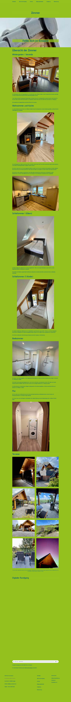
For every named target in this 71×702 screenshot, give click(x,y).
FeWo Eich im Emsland (9, 675)
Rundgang (31, 667)
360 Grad (27, 667)
